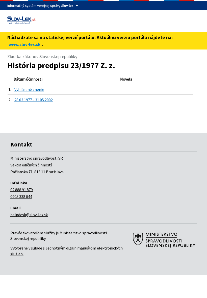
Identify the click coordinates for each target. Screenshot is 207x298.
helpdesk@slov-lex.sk (29, 214)
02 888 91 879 (21, 189)
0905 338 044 (21, 196)
